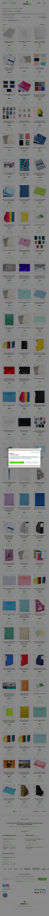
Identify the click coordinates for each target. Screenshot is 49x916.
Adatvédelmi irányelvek (34, 452)
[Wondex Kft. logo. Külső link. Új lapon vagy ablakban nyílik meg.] (12, 453)
